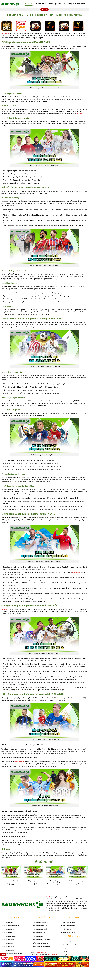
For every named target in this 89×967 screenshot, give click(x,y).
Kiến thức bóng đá (81, 4)
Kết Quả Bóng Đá (47, 4)
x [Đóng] (3, 954)
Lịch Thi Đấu (58, 4)
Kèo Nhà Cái (28, 4)
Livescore (37, 4)
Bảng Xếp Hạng (69, 4)
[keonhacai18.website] (10, 3)
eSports (79, 114)
